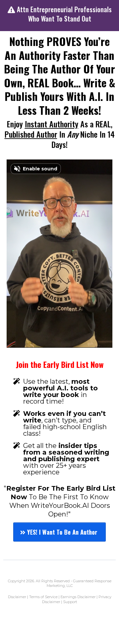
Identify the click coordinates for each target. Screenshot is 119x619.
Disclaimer (17, 597)
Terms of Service (43, 597)
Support (70, 601)
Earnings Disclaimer (78, 597)
